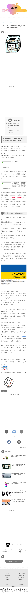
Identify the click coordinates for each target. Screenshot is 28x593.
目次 (13, 120)
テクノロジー (14, 586)
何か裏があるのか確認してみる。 (14, 131)
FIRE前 (7, 579)
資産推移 (21, 584)
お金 (7, 584)
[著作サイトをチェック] (9, 442)
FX (7, 582)
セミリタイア (21, 577)
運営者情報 (7, 575)
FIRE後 (20, 579)
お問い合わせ (21, 575)
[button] (21, 432)
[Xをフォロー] (19, 442)
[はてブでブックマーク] (14, 432)
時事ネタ (4, 391)
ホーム (7, 573)
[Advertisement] (14, 69)
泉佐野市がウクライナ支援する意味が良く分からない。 (13, 125)
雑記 (7, 577)
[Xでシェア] (6, 432)
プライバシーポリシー (20, 573)
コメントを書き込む (14, 561)
